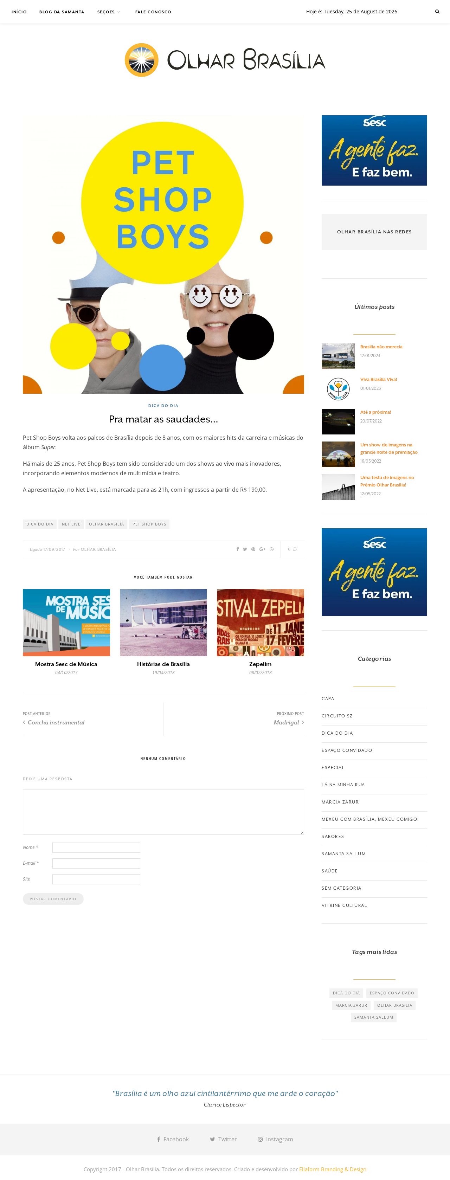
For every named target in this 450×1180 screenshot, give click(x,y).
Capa (328, 698)
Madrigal (287, 722)
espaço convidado (392, 992)
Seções (106, 12)
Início (19, 12)
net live (71, 524)
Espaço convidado (347, 750)
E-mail (31, 863)
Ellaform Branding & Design (332, 1169)
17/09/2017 (54, 549)
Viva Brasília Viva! (378, 379)
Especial (333, 767)
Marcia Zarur (340, 802)
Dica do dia (163, 406)
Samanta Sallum (344, 853)
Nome (30, 847)
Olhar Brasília (98, 549)
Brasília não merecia (381, 346)
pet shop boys (149, 524)
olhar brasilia (106, 524)
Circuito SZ (337, 716)
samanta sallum (373, 1017)
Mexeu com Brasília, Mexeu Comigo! (370, 819)
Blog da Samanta (62, 12)
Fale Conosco (153, 12)
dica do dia (39, 524)
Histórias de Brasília (163, 664)
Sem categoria (342, 888)
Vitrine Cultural (344, 905)
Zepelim (260, 664)
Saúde (330, 871)
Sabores (333, 836)
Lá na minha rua (343, 784)
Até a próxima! (375, 412)
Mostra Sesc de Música (66, 664)
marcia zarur (351, 1005)
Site (26, 879)
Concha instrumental (56, 722)
